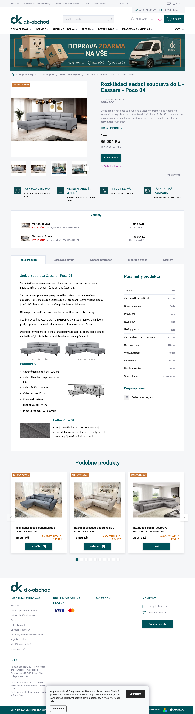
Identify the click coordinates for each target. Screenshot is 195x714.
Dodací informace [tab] (101, 259)
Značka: (107, 102)
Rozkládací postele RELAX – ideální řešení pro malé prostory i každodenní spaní (28, 685)
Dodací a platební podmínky (37, 3)
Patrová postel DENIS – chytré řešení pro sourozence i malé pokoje (28, 668)
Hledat (110, 19)
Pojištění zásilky (18, 639)
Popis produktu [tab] (28, 259)
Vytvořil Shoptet (153, 710)
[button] (77, 559)
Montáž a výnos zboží (21, 644)
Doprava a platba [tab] (63, 259)
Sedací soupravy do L (143, 397)
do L (173, 314)
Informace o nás (18, 649)
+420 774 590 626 (157, 612)
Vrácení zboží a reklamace (67, 3)
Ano (173, 322)
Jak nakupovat (100, 3)
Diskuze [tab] (168, 259)
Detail (156, 546)
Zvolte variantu (111, 157)
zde (52, 701)
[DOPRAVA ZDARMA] (38, 500)
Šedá (172, 306)
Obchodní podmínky (20, 630)
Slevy (86, 3)
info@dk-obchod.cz (158, 606)
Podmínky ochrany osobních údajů (27, 634)
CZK (175, 3)
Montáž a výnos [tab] (137, 259)
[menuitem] (22, 29)
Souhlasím (135, 693)
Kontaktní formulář (158, 624)
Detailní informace (110, 128)
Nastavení (58, 708)
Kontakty (15, 3)
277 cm (171, 298)
